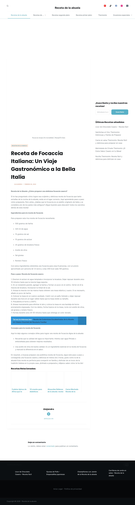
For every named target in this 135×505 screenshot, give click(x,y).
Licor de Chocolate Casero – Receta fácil (111, 127)
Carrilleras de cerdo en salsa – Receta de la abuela (117, 473)
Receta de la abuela (67, 7)
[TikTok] (110, 6)
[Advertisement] (67, 34)
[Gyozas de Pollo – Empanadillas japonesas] (41, 473)
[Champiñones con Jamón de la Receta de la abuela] (72, 473)
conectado (50, 446)
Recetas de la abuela (19, 15)
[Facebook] (116, 6)
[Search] (7, 6)
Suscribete (120, 112)
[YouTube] (105, 6)
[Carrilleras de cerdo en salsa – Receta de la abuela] (103, 473)
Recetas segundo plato (61, 15)
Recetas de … (38, 15)
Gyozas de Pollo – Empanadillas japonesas (55, 473)
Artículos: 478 (48, 418)
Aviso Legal (58, 489)
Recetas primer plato (84, 15)
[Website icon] (48, 414)
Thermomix (102, 15)
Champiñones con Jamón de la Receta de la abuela (87, 473)
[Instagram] (122, 6)
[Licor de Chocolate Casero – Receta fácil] (10, 473)
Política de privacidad (73, 489)
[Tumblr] (127, 6)
